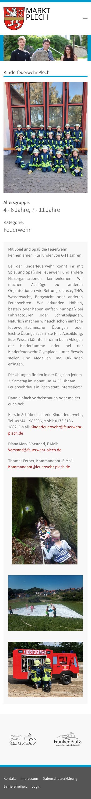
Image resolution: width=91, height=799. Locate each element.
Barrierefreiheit (15, 786)
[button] (85, 18)
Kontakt (10, 779)
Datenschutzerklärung (60, 779)
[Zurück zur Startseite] (27, 18)
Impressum (29, 779)
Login (36, 786)
